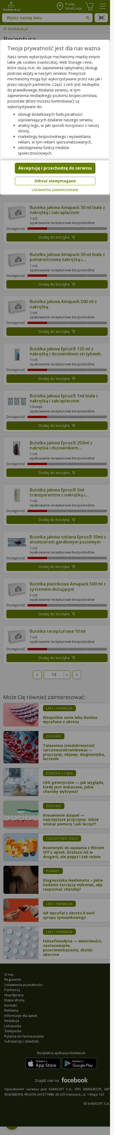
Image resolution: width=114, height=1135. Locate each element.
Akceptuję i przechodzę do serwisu (55, 168)
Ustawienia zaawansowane (55, 190)
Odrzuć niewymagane (55, 180)
